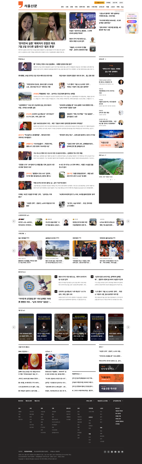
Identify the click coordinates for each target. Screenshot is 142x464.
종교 (78, 424)
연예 (118, 7)
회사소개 (117, 408)
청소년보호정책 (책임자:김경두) (41, 451)
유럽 (53, 427)
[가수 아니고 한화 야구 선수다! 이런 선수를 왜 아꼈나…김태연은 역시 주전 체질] (25, 155)
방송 (101, 431)
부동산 (42, 414)
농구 (101, 419)
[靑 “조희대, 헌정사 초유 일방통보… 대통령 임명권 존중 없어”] (25, 66)
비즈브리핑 (43, 432)
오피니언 (101, 7)
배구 (101, 422)
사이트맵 (117, 424)
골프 (101, 417)
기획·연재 (94, 7)
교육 (31, 419)
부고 (90, 442)
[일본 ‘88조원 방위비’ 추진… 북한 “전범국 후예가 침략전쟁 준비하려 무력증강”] (25, 126)
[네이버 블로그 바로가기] (122, 452)
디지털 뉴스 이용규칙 (54, 451)
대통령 (19, 411)
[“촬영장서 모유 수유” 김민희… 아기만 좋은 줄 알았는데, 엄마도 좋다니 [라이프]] (21, 174)
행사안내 (20, 401)
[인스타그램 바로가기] (112, 452)
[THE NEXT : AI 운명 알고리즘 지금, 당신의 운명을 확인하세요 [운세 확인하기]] (131, 23)
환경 (31, 417)
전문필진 (91, 425)
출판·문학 (79, 419)
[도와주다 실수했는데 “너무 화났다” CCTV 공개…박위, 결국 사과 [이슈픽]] (21, 115)
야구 (101, 411)
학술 (78, 414)
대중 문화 (79, 422)
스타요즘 (102, 441)
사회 (67, 7)
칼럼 (90, 423)
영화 (78, 435)
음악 (78, 411)
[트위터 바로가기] (108, 452)
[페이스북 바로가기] (105, 452)
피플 (107, 7)
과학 (31, 422)
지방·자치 (68, 414)
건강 (78, 430)
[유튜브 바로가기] (115, 452)
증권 (42, 424)
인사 (90, 437)
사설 (90, 420)
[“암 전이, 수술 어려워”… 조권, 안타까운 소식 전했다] (62, 204)
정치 (62, 7)
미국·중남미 (54, 424)
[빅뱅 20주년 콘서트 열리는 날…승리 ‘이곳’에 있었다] (25, 185)
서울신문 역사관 (119, 411)
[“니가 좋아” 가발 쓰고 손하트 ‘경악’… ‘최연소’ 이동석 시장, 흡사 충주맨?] (62, 85)
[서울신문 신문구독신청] (111, 143)
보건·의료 (32, 424)
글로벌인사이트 (55, 432)
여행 (78, 427)
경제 (71, 7)
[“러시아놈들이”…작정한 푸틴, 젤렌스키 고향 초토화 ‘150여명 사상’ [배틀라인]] (21, 145)
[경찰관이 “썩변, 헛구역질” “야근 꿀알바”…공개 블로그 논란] (62, 115)
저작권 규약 (118, 418)
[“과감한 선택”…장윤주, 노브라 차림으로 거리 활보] (21, 204)
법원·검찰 (32, 414)
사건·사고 (32, 411)
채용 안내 (37, 401)
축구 (101, 414)
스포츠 (113, 7)
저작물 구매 (118, 416)
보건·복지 (32, 427)
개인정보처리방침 (28, 451)
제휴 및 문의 (29, 401)
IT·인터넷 (43, 427)
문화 (88, 7)
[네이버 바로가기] (119, 452)
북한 (19, 417)
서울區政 (68, 417)
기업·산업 (43, 411)
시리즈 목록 (91, 411)
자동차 (42, 419)
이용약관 (20, 451)
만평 (90, 428)
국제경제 (54, 411)
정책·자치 (82, 7)
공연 (78, 438)
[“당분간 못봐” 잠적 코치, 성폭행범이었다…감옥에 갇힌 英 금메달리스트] (62, 145)
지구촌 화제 (54, 430)
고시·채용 (68, 419)
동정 (90, 440)
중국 (53, 414)
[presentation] (14, 221)
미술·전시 (79, 417)
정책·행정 (68, 411)
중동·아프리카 (55, 419)
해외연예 (102, 436)
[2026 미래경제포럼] (111, 134)
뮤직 (101, 439)
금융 (42, 417)
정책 (42, 430)
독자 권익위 (118, 413)
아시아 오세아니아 (56, 422)
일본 (53, 417)
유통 (42, 422)
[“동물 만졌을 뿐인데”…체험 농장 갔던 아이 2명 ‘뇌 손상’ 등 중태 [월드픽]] (62, 174)
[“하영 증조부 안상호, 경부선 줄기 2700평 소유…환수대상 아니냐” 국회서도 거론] (21, 85)
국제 (76, 7)
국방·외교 (20, 419)
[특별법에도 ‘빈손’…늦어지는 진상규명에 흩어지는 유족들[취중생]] (25, 96)
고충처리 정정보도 (119, 421)
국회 (19, 414)
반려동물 (79, 432)
